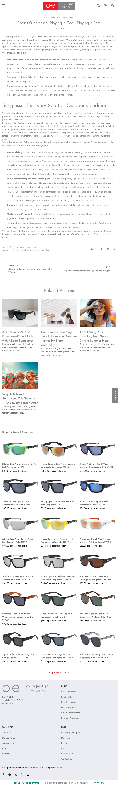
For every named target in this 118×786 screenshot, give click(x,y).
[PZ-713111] (59, 599)
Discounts (66, 738)
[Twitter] (114, 249)
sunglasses (30, 247)
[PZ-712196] (98, 599)
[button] (112, 5)
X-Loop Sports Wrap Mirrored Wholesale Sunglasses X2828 (94, 503)
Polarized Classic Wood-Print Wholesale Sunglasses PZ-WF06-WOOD (17, 617)
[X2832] (98, 449)
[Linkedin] (28, 774)
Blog (4, 749)
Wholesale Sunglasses (42, 250)
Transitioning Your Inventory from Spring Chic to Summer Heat (94, 336)
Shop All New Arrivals (59, 672)
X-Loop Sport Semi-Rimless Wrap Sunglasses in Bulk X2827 (17, 540)
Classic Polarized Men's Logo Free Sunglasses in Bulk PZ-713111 (57, 615)
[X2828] (98, 487)
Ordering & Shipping (70, 733)
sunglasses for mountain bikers (16, 250)
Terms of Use (8, 743)
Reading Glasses (68, 697)
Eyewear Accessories (71, 718)
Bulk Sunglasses (68, 692)
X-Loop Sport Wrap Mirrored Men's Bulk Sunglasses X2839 (19, 465)
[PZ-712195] (20, 639)
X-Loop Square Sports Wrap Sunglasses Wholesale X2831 (16, 503)
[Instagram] (16, 774)
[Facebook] (101, 249)
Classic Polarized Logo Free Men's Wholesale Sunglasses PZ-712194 (57, 656)
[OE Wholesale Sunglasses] (59, 5)
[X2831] (20, 487)
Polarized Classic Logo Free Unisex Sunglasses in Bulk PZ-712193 (96, 656)
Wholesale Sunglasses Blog (59, 17)
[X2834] (59, 449)
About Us (6, 733)
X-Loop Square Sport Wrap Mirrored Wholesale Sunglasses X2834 (58, 465)
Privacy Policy (8, 738)
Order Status (67, 754)
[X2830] (59, 487)
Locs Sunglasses (68, 708)
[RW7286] (98, 561)
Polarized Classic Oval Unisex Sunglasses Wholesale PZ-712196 (96, 615)
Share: (93, 248)
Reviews (6, 754)
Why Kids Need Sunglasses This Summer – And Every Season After (20, 398)
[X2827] (20, 524)
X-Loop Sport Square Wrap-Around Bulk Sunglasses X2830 (57, 503)
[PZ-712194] (59, 639)
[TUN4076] (20, 561)
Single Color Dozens (70, 713)
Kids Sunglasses (68, 702)
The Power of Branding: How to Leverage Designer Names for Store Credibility (59, 338)
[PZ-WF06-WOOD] (20, 599)
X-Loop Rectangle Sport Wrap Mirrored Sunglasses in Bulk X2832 (96, 465)
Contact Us (66, 759)
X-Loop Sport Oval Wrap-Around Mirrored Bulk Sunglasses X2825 (95, 540)
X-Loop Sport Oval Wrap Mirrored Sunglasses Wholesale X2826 (57, 540)
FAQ (63, 749)
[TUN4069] (59, 561)
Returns (64, 743)
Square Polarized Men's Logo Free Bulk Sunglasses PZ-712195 (18, 656)
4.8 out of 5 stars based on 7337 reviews (66, 783)
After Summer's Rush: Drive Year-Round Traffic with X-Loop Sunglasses (18, 336)
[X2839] (20, 449)
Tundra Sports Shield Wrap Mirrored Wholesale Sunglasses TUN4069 (58, 578)
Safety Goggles (17, 247)
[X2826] (59, 524)
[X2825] (98, 524)
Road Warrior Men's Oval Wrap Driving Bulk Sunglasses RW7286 (95, 578)
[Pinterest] (108, 249)
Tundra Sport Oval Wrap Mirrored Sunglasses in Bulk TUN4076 (18, 578)
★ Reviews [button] (115, 396)
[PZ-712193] (98, 639)
